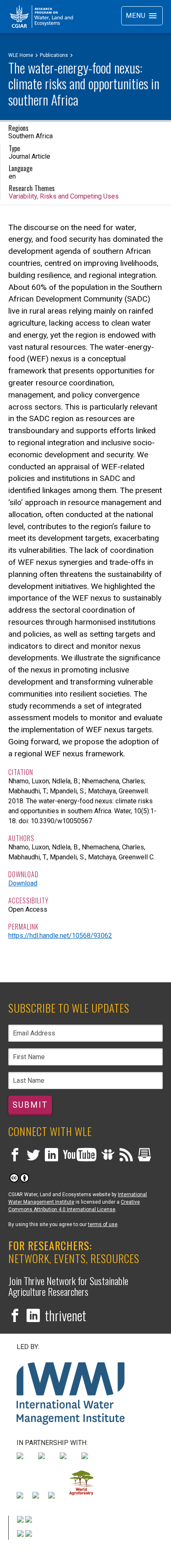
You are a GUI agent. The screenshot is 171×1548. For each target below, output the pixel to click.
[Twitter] (33, 1155)
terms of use (102, 1224)
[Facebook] (15, 1155)
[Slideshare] (108, 1155)
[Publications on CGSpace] (144, 1155)
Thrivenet (65, 1315)
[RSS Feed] (126, 1155)
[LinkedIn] (51, 1155)
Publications (54, 55)
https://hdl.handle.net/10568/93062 (60, 936)
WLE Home (20, 55)
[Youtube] (79, 1155)
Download (22, 883)
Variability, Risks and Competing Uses (64, 196)
